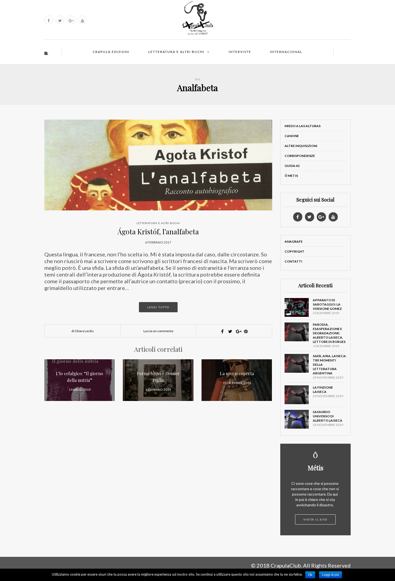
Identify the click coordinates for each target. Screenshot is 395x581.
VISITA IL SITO (315, 519)
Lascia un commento (158, 331)
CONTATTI (293, 261)
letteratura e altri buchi (158, 223)
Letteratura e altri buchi (176, 52)
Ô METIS (291, 176)
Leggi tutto (158, 307)
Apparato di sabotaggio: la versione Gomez (327, 304)
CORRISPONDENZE (300, 156)
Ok (310, 575)
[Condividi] (222, 331)
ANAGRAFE (294, 241)
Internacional (286, 52)
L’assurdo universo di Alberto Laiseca (327, 416)
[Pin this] (246, 331)
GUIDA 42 (292, 166)
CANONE (292, 136)
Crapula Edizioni (111, 52)
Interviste (240, 52)
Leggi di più (330, 575)
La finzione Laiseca (323, 389)
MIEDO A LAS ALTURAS (303, 126)
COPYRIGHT (294, 251)
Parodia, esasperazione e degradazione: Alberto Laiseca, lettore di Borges (329, 333)
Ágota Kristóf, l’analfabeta (158, 231)
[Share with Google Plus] (238, 331)
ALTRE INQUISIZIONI (301, 146)
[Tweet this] (230, 331)
